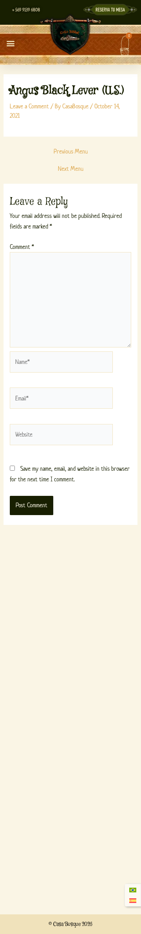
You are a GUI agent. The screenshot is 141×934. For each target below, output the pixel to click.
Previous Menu (71, 151)
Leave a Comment (29, 106)
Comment (22, 247)
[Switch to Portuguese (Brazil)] (132, 890)
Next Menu (70, 169)
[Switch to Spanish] (132, 901)
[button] (10, 43)
